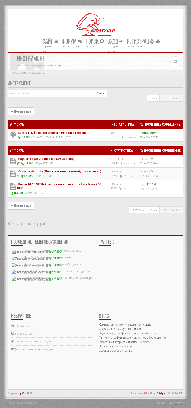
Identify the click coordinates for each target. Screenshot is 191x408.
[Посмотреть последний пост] (154, 133)
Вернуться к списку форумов (29, 224)
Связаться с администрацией (33, 341)
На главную (21, 326)
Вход (113, 41)
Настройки (138, 210)
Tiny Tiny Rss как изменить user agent (48, 257)
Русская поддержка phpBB (22, 402)
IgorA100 (24, 137)
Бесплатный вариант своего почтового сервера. (52, 133)
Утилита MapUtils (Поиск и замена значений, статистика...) (59, 171)
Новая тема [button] (22, 111)
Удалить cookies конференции (33, 349)
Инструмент (19, 84)
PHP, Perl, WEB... (64, 137)
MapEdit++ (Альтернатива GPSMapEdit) (45, 159)
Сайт (48, 41)
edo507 (145, 159)
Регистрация (141, 41)
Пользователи (24, 334)
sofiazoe (145, 171)
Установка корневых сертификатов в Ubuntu (52, 251)
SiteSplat (161, 393)
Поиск (92, 41)
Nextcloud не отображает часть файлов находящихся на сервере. (65, 271)
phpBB (21, 393)
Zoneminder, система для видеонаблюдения (52, 264)
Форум (70, 41)
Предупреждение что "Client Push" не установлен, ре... (59, 278)
